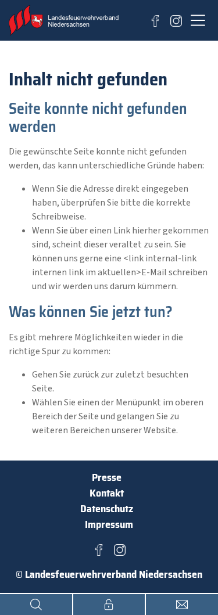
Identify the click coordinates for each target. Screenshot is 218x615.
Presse (106, 477)
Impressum (109, 524)
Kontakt (107, 493)
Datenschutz (106, 509)
